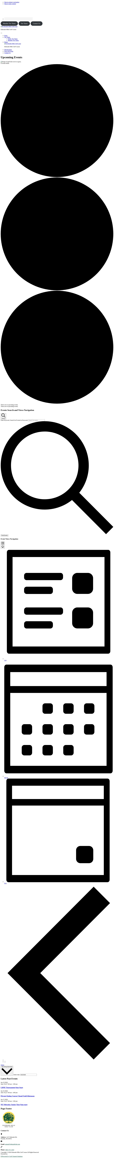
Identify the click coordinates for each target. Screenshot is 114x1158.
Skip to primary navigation (11, 2)
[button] (7, 37)
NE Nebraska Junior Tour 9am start (14, 1105)
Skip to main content (10, 4)
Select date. (17, 1074)
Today (2, 1065)
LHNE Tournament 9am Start (12, 1087)
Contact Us (36, 23)
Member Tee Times (9, 23)
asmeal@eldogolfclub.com (12, 1144)
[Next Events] (5, 1062)
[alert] (57, 405)
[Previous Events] (58, 1060)
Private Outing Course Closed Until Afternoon (17, 1096)
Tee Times (24, 23)
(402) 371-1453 (9, 1150)
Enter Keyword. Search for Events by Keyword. (14, 420)
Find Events (4, 535)
